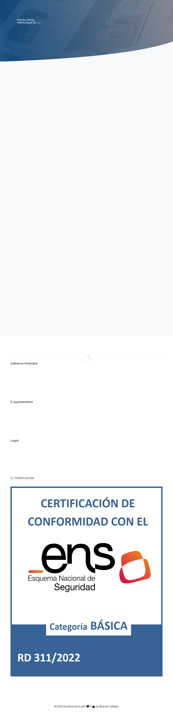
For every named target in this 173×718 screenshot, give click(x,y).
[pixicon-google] (86, 693)
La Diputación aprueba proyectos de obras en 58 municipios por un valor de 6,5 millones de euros (125, 96)
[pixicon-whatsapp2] (106, 693)
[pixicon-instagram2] (73, 693)
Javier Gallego (110, 706)
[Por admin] (14, 146)
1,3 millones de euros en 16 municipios (120, 180)
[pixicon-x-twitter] (66, 693)
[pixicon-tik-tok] (113, 693)
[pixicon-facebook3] (59, 693)
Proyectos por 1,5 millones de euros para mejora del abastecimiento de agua (124, 263)
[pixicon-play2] (93, 693)
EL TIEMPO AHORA (22, 478)
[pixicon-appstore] (100, 693)
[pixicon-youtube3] (79, 693)
